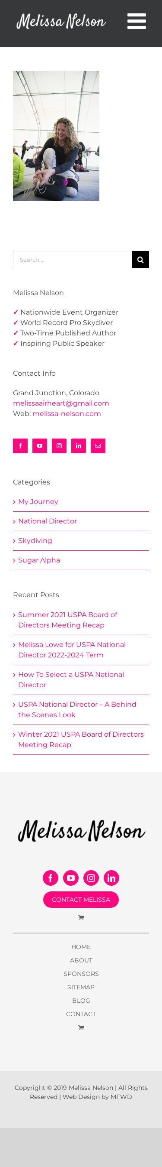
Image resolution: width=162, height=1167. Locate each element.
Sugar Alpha (39, 560)
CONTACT (81, 1014)
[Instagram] (59, 446)
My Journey (38, 501)
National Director (47, 521)
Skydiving (35, 540)
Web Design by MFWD (97, 1097)
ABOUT (81, 960)
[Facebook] (20, 446)
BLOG (81, 1000)
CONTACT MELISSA (81, 900)
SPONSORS (81, 974)
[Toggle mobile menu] (138, 21)
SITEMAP (81, 987)
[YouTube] (39, 446)
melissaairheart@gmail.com (61, 403)
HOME (81, 947)
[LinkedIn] (78, 446)
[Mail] (98, 446)
